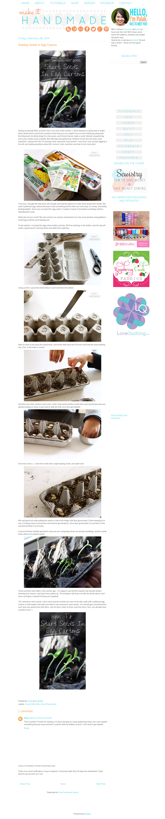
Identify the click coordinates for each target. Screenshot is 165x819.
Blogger (87, 814)
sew (125, 29)
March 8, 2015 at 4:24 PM (40, 718)
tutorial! (135, 40)
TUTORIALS (129, 111)
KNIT (129, 134)
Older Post (100, 784)
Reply (26, 728)
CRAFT (129, 151)
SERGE (129, 122)
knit (129, 29)
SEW (129, 117)
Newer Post (25, 784)
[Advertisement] (129, 85)
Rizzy (26, 718)
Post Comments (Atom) (68, 792)
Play (48, 704)
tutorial (53, 704)
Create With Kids (32, 704)
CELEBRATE (129, 146)
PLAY (129, 140)
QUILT (129, 128)
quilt (138, 29)
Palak (30, 701)
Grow (42, 704)
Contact (126, 3)
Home (63, 784)
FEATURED (129, 157)
